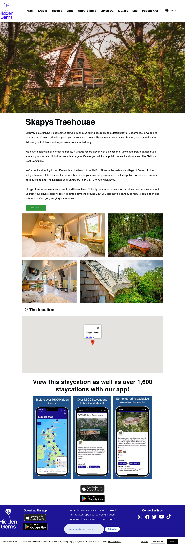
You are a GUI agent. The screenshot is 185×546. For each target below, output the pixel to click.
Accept (172, 541)
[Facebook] (147, 517)
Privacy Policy (114, 541)
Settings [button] (144, 541)
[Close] (181, 541)
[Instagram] (140, 517)
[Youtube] (161, 517)
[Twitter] (154, 517)
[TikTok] (168, 517)
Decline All (158, 541)
